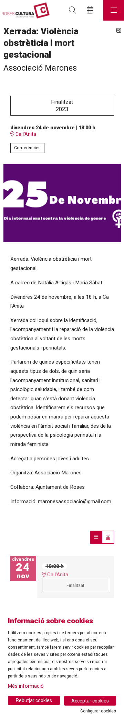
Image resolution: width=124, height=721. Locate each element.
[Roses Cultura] (25, 10)
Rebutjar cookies (34, 700)
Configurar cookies (98, 711)
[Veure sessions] (96, 537)
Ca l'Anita (25, 134)
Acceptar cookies (90, 701)
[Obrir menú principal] (113, 10)
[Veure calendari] (108, 537)
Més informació (26, 686)
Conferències (27, 147)
